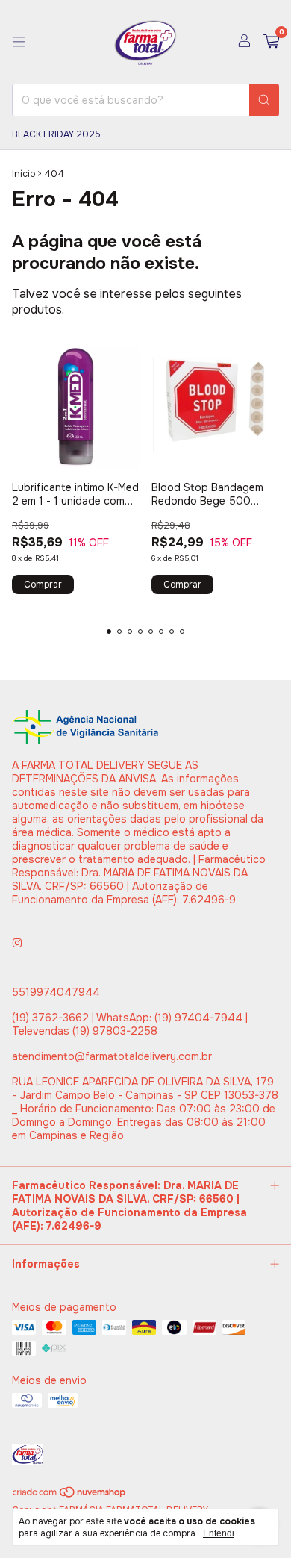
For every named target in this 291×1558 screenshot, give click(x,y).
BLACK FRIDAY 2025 (56, 134)
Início (23, 174)
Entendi (218, 1533)
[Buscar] (264, 100)
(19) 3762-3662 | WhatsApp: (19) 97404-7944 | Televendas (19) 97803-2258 (130, 1024)
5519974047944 (56, 992)
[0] (271, 42)
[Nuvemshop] (70, 1495)
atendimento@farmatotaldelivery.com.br (112, 1056)
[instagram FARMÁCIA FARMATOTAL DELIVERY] (17, 943)
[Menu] (18, 42)
